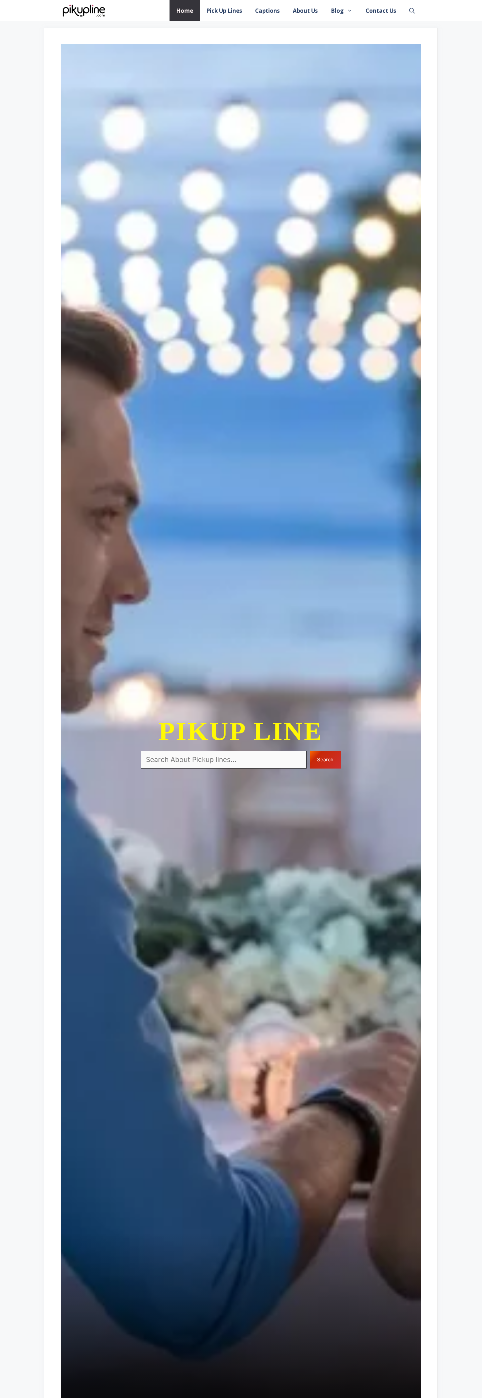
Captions (267, 10)
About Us (305, 10)
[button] (412, 10)
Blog (337, 10)
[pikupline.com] (84, 10)
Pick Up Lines (224, 10)
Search (325, 759)
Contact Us (381, 10)
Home (184, 10)
